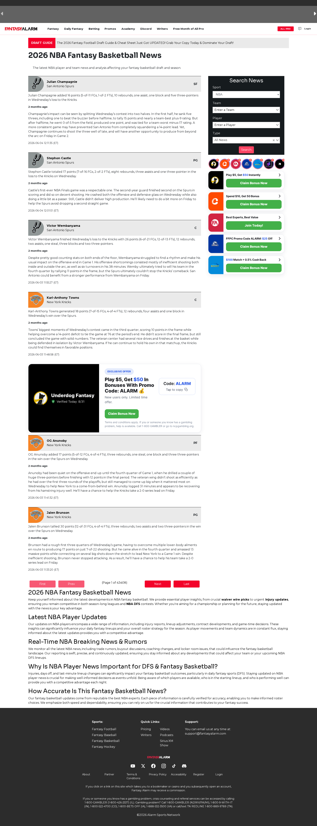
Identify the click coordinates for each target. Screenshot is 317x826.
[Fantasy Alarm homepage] (21, 29)
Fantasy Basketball (106, 741)
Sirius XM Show (166, 743)
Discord (146, 28)
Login (307, 28)
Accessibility (178, 774)
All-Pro (285, 29)
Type (216, 133)
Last (187, 584)
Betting (94, 28)
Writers (162, 28)
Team (217, 103)
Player (217, 118)
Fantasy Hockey (103, 747)
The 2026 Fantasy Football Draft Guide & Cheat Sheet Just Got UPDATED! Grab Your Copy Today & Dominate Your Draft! (145, 43)
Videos (165, 729)
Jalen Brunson (58, 512)
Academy (128, 28)
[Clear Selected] (274, 140)
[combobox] (246, 110)
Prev (71, 584)
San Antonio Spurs (60, 86)
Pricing (146, 729)
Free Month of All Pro (188, 28)
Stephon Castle (59, 158)
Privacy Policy (158, 774)
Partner (109, 774)
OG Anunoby (57, 440)
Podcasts (166, 735)
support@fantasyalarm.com (205, 733)
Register (198, 774)
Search (246, 149)
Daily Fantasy (73, 28)
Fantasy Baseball (104, 735)
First (42, 584)
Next (157, 584)
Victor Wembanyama (63, 225)
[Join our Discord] (300, 29)
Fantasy (53, 28)
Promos (110, 28)
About (86, 774)
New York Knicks (59, 302)
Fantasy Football (104, 729)
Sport (217, 87)
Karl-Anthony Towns (63, 297)
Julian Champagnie (62, 82)
